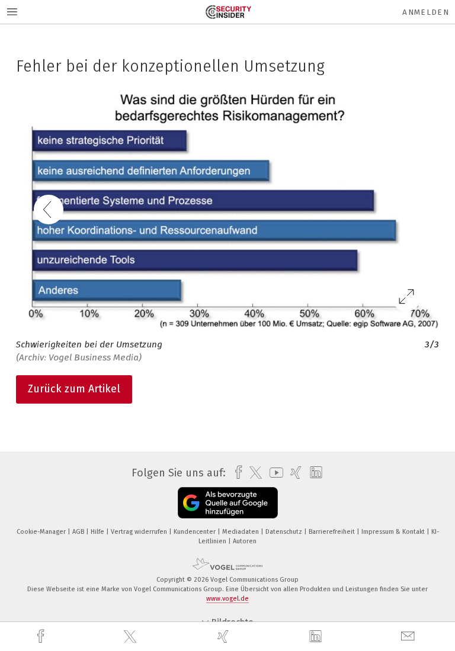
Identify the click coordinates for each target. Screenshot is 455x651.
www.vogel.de (227, 598)
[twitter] (131, 637)
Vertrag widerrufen (140, 532)
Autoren (245, 541)
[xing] (224, 636)
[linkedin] (317, 636)
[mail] (409, 636)
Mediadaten (241, 532)
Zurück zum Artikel (74, 388)
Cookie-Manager (42, 532)
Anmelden (425, 12)
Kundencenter (195, 532)
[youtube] (273, 472)
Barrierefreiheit (333, 532)
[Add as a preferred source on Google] (228, 502)
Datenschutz (284, 532)
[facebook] (42, 636)
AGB (79, 532)
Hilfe (98, 532)
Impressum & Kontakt (394, 532)
